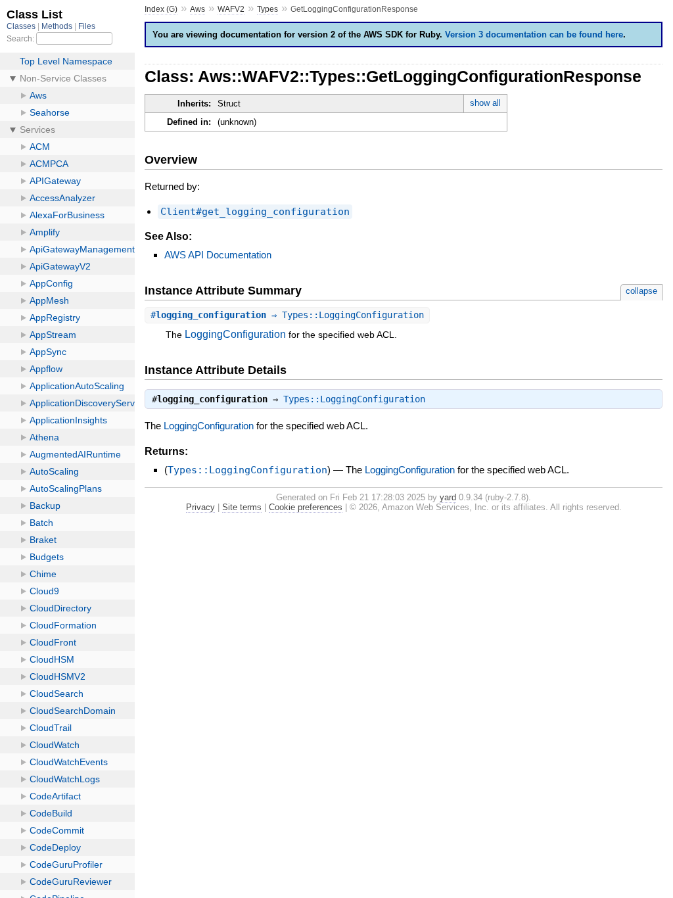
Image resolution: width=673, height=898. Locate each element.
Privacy (200, 507)
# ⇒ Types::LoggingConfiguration (287, 315)
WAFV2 (231, 9)
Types (267, 9)
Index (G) (161, 9)
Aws (197, 9)
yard (448, 497)
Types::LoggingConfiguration (354, 399)
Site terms (242, 507)
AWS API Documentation (217, 254)
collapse (641, 291)
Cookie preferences (305, 507)
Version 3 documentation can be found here (534, 34)
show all (485, 103)
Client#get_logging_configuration (255, 212)
